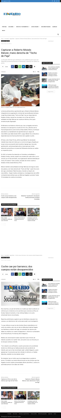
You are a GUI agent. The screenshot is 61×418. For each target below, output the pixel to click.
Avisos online (34, 413)
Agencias (50, 413)
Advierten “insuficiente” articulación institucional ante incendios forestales (30, 197)
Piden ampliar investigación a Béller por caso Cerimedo (6, 219)
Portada (9, 413)
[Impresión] (30, 66)
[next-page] (5, 224)
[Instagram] (55, 1)
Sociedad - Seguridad (9, 38)
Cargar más (50, 91)
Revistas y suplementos (24, 413)
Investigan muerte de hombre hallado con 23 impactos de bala (33, 219)
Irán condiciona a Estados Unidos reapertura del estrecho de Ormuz (54, 68)
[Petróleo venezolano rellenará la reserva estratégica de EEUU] (44, 74)
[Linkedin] (23, 66)
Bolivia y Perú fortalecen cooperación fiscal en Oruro (19, 219)
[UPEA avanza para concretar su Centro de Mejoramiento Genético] (44, 86)
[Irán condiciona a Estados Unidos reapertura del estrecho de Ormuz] (44, 68)
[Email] (27, 66)
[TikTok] (57, 1)
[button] (58, 34)
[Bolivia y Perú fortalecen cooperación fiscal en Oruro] (20, 212)
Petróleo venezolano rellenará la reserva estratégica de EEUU (52, 74)
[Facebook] (52, 1)
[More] (34, 66)
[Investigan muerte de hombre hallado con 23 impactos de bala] (34, 212)
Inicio (2, 38)
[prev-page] (2, 224)
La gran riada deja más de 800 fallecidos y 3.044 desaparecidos (54, 80)
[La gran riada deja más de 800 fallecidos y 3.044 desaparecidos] (44, 80)
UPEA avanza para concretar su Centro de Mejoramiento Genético (53, 86)
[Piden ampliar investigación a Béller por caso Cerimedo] (7, 212)
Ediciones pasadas (42, 413)
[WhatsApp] (19, 66)
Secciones (15, 413)
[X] (59, 1)
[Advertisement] (41, 14)
